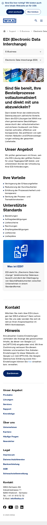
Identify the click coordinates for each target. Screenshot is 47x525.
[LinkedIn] (22, 507)
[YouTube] (10, 507)
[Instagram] (16, 507)
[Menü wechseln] (41, 20)
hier (30, 361)
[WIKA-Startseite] (9, 20)
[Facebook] (4, 507)
